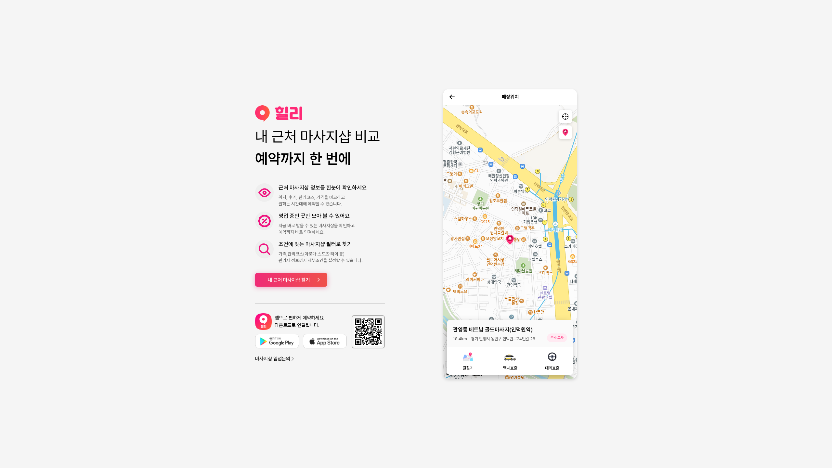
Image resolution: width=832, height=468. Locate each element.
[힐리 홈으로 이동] (320, 113)
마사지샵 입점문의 (272, 359)
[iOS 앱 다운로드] (325, 341)
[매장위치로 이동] (565, 132)
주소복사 (557, 337)
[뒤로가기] (452, 97)
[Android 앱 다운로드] (277, 341)
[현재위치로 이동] (565, 116)
